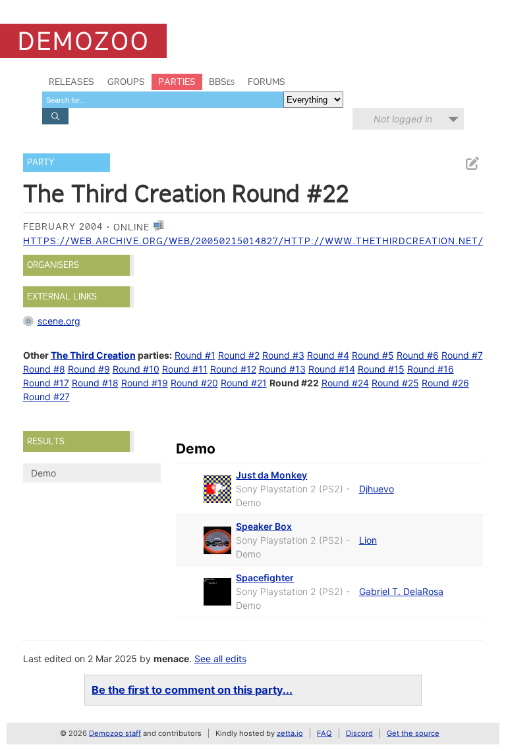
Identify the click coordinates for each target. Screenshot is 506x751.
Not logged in (403, 118)
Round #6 (418, 355)
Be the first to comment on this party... (192, 689)
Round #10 (136, 369)
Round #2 (239, 355)
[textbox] (162, 99)
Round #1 (195, 355)
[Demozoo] (83, 41)
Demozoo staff (115, 733)
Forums (266, 82)
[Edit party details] (472, 163)
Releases (71, 82)
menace (171, 658)
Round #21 (244, 382)
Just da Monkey (271, 474)
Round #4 (328, 355)
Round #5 (373, 355)
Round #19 (144, 382)
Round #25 (395, 382)
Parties (177, 82)
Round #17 (46, 382)
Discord (359, 733)
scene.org (59, 320)
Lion (368, 540)
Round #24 (345, 382)
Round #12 (233, 369)
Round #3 (283, 355)
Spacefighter (265, 577)
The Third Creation (93, 355)
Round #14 (331, 369)
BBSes (222, 82)
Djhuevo (376, 488)
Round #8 (44, 369)
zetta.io (290, 733)
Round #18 (95, 382)
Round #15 (381, 369)
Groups (126, 82)
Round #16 (430, 369)
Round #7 (462, 355)
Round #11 (185, 369)
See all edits (220, 658)
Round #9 (89, 369)
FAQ (324, 733)
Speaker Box (264, 526)
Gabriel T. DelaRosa (401, 591)
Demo (43, 473)
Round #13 (282, 369)
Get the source (413, 733)
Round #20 (194, 382)
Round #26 (445, 382)
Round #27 (46, 396)
